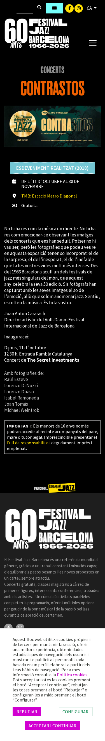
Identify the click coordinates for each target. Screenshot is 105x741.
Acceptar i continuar (52, 725)
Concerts (52, 70)
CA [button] (90, 8)
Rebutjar (27, 711)
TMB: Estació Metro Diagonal (49, 196)
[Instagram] (78, 8)
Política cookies (72, 674)
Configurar (75, 711)
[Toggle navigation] (92, 42)
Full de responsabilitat (28, 442)
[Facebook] (69, 8)
